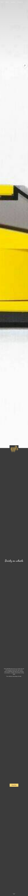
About (7, 2)
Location (13, 2)
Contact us (20, 2)
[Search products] (25, 65)
